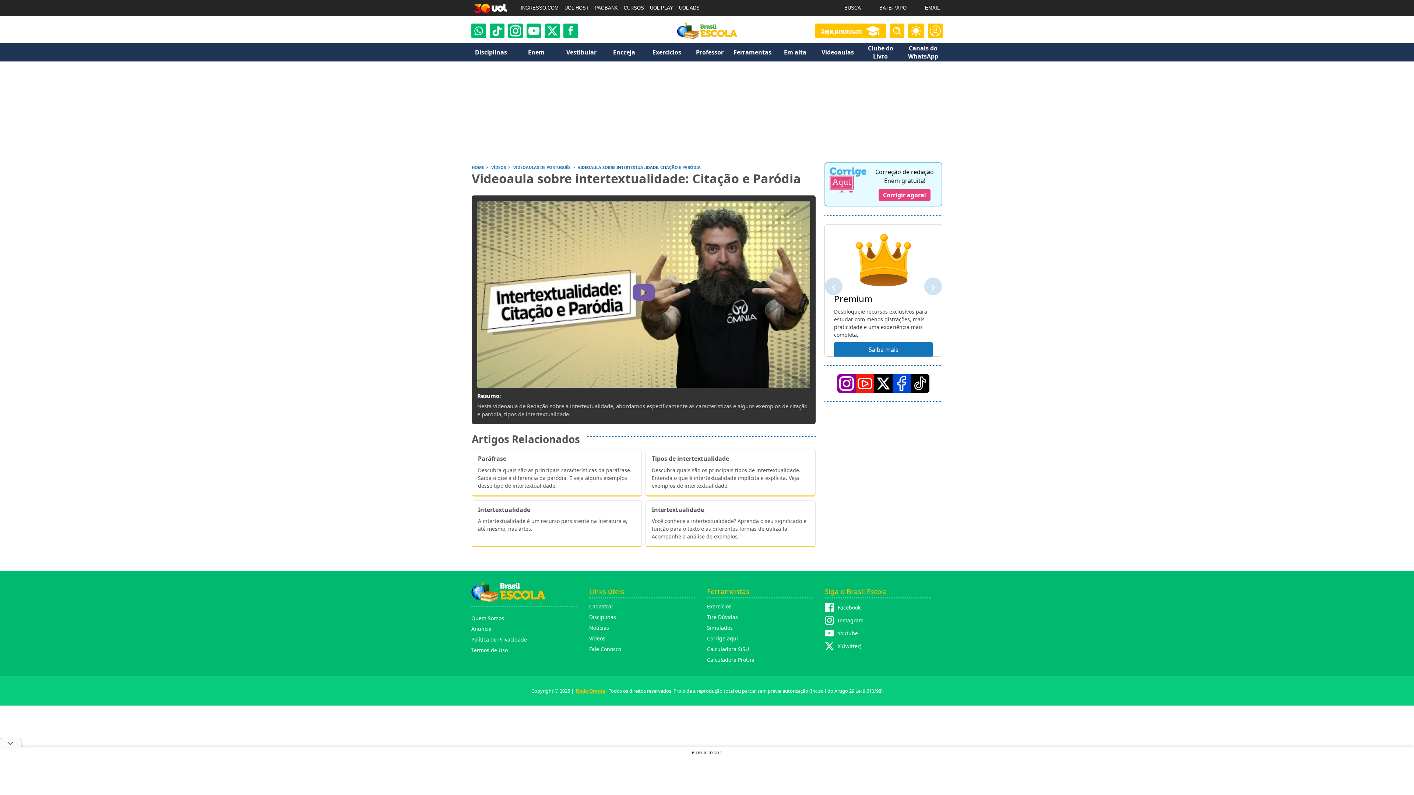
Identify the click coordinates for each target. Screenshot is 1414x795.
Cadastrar (601, 606)
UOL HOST (576, 8)
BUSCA (852, 8)
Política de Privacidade (499, 639)
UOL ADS (689, 8)
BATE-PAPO (893, 8)
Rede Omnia (590, 691)
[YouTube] (865, 383)
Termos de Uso (489, 650)
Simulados (720, 627)
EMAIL (932, 8)
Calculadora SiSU (728, 649)
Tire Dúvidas (722, 617)
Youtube (848, 633)
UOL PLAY (661, 8)
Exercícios (719, 606)
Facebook (849, 607)
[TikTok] (497, 31)
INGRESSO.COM (540, 8)
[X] (552, 31)
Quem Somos (487, 618)
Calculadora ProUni (731, 659)
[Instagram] (515, 31)
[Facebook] (902, 383)
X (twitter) (849, 646)
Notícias (599, 627)
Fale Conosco (605, 649)
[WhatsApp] (478, 31)
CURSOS (634, 8)
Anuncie (481, 628)
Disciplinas (602, 617)
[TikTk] (920, 383)
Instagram (850, 620)
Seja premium (841, 31)
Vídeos (597, 638)
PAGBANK (606, 8)
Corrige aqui (722, 638)
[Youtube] (534, 31)
